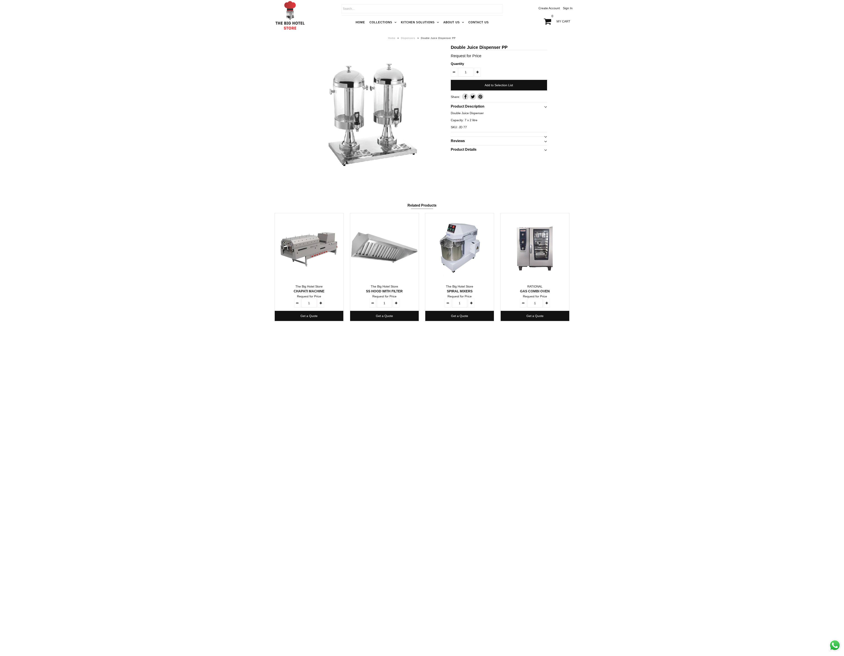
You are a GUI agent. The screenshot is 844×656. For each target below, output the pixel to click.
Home (360, 22)
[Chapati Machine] (309, 247)
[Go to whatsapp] (835, 651)
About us (451, 22)
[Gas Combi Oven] (535, 247)
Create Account (549, 8)
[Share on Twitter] (472, 96)
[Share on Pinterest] (480, 96)
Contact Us (478, 22)
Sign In (568, 8)
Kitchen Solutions (418, 22)
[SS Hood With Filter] (384, 247)
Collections (380, 22)
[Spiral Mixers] (459, 247)
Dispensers (408, 38)
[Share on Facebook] (465, 96)
